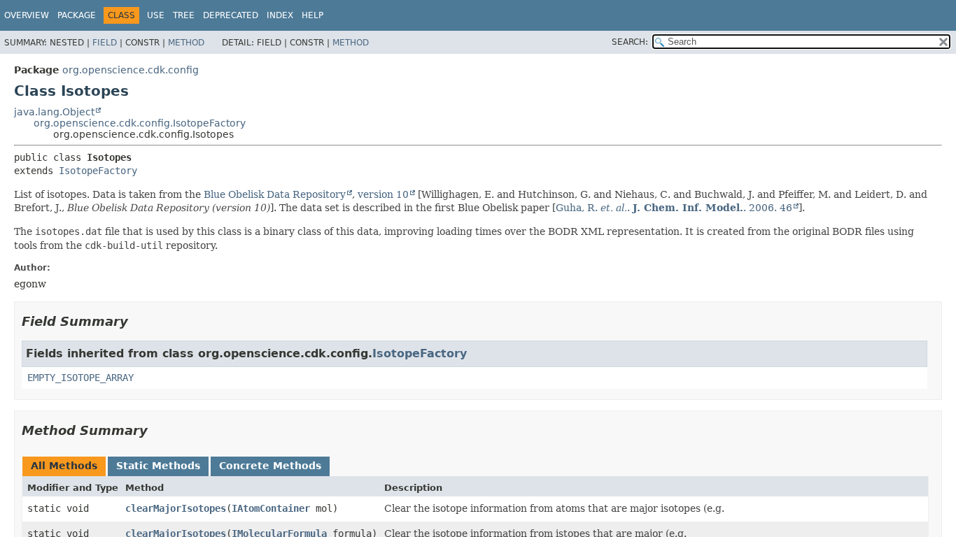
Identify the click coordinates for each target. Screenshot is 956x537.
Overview (26, 15)
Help (312, 15)
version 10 (383, 194)
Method (186, 43)
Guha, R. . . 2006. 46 (674, 207)
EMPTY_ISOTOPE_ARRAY (80, 377)
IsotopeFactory (98, 170)
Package (76, 15)
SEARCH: (630, 42)
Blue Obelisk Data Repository (275, 194)
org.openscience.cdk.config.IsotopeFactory (140, 123)
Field (104, 43)
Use (155, 15)
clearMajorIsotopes (175, 508)
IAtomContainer (271, 508)
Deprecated (230, 15)
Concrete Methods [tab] (270, 465)
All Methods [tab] (64, 465)
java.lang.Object (54, 111)
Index (280, 15)
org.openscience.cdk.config (130, 70)
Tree (184, 15)
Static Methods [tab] (158, 465)
